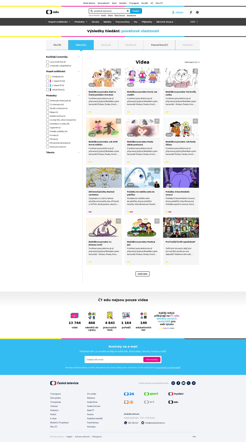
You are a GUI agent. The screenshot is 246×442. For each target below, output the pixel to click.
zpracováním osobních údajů (168, 367)
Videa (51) (81, 44)
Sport (114, 3)
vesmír (103, 15)
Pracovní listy (123, 22)
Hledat (136, 11)
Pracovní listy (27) (159, 44)
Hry (135, 22)
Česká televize (89, 3)
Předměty (79, 22)
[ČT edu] (52, 13)
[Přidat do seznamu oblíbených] (118, 71)
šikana (110, 15)
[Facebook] (190, 12)
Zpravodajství (103, 3)
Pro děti (144, 3)
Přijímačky (147, 22)
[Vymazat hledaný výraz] (127, 11)
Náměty (107, 22)
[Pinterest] (197, 12)
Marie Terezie (120, 15)
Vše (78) (57, 44)
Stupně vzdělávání (57, 22)
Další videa (142, 274)
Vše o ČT (159, 3)
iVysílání (123, 3)
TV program (134, 3)
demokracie (131, 15)
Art (152, 3)
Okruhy (95, 22)
